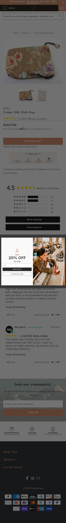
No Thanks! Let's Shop (17, 274)
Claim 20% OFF (17, 269)
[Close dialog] (63, 239)
